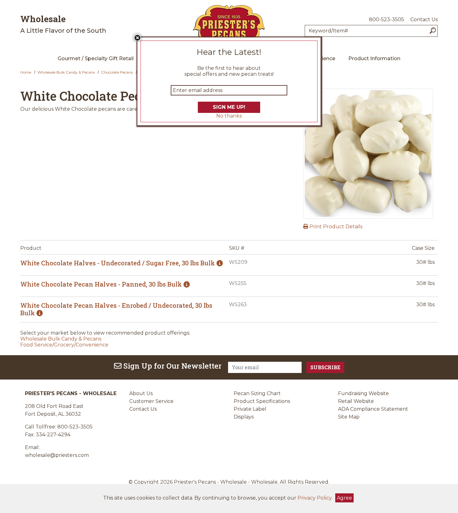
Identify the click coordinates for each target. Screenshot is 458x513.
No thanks (229, 116)
